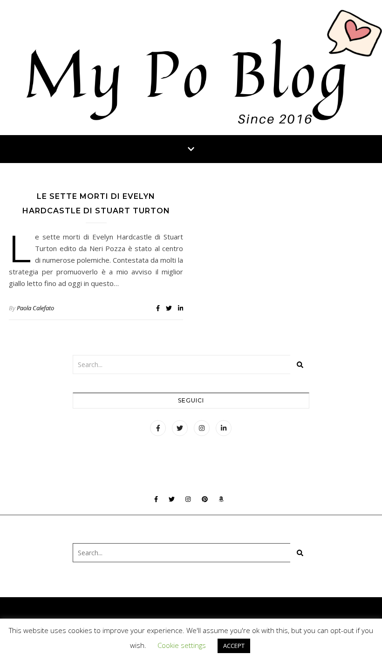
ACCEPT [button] (234, 645)
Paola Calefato (35, 308)
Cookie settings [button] (181, 645)
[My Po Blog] (191, 67)
